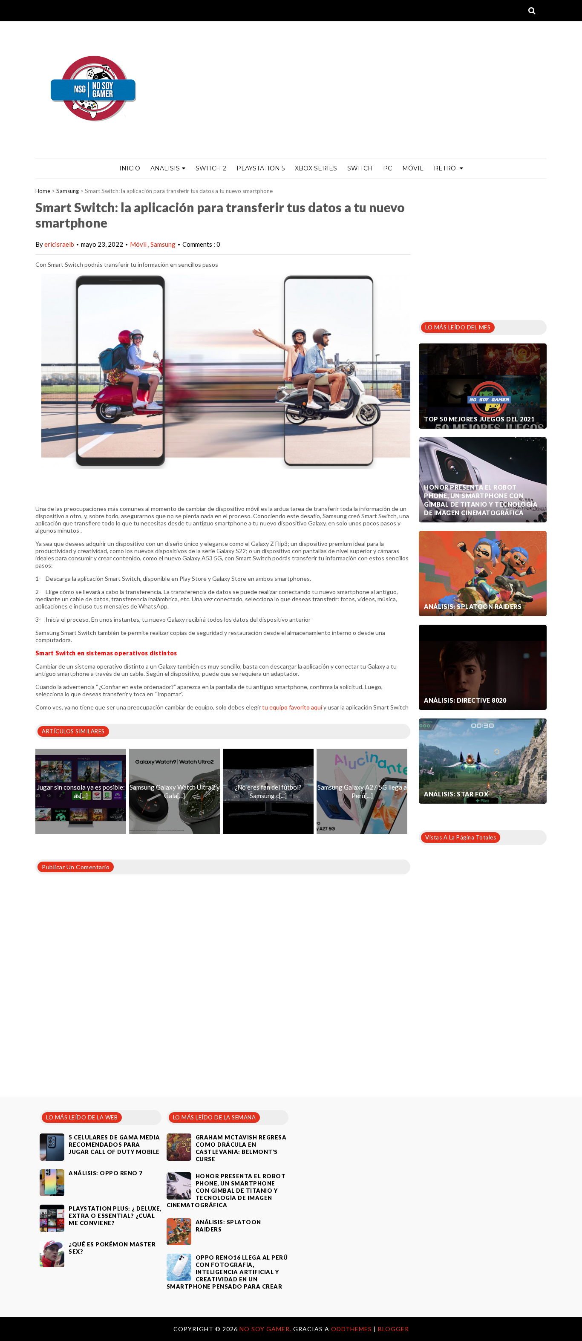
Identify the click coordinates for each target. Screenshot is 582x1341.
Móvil (139, 244)
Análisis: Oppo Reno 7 (106, 1173)
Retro (446, 168)
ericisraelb (59, 244)
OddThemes (351, 1328)
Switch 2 (211, 168)
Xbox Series (316, 168)
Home (42, 190)
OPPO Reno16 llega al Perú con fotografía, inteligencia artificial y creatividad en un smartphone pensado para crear (227, 1272)
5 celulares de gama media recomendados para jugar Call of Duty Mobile (114, 1144)
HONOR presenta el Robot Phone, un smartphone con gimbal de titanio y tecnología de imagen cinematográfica (480, 500)
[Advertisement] (483, 246)
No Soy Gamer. (266, 1328)
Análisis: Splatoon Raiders (472, 606)
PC (387, 168)
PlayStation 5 (260, 168)
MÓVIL (413, 168)
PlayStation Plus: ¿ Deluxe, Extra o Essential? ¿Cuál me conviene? (115, 1215)
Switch (360, 168)
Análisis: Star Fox (456, 794)
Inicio (129, 168)
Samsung (67, 190)
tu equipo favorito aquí (292, 707)
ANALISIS (165, 168)
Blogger (393, 1328)
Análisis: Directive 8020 (465, 700)
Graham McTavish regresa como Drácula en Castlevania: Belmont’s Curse (241, 1148)
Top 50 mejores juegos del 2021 (479, 419)
